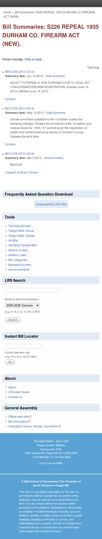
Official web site (19, 416)
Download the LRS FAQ (51, 204)
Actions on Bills (18, 250)
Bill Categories (17, 260)
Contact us (15, 397)
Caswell (10, 172)
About (12, 387)
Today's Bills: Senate (21, 235)
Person (33, 172)
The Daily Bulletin (19, 226)
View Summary (55, 76)
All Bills (13, 240)
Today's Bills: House (21, 230)
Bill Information (19, 421)
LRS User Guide (18, 392)
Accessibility (56, 463)
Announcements (18, 269)
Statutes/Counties (19, 264)
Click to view (33, 59)
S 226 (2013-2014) (22, 71)
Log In (42, 463)
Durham (10, 99)
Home (7, 12)
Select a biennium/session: (22, 299)
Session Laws (17, 255)
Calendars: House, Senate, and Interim (34, 426)
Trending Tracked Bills (22, 245)
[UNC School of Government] (49, 3)
